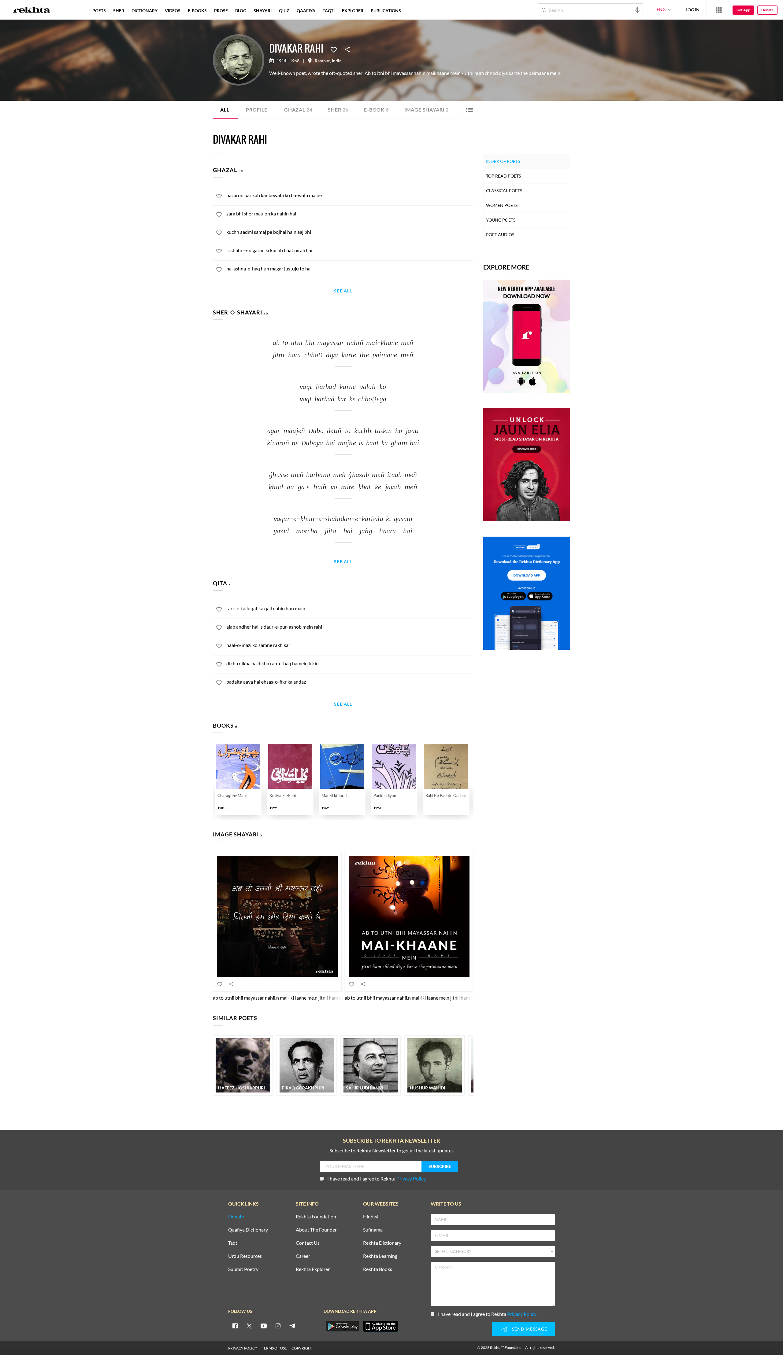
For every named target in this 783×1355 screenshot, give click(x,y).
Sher (338, 109)
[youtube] (264, 1326)
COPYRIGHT (302, 1348)
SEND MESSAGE (529, 1328)
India (336, 61)
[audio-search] (637, 9)
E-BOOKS (197, 10)
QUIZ (284, 10)
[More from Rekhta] (718, 9)
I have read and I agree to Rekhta (376, 1178)
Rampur (322, 61)
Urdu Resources (245, 1256)
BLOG (240, 10)
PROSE (221, 10)
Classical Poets (504, 190)
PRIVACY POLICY (242, 1348)
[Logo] (31, 11)
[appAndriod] (342, 1326)
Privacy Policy (411, 1178)
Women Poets (502, 205)
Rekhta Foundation (316, 1216)
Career (303, 1256)
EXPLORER (352, 10)
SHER (118, 10)
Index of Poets (503, 161)
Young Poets (500, 219)
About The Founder (316, 1229)
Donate (767, 10)
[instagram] (278, 1326)
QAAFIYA (306, 10)
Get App (743, 10)
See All (343, 291)
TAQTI (329, 10)
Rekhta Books (377, 1269)
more (414, 10)
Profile (256, 109)
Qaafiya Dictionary (248, 1229)
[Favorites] (333, 49)
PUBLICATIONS (386, 10)
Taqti (233, 1243)
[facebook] (235, 1326)
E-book (376, 109)
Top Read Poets (503, 175)
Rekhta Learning (380, 1256)
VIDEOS (172, 10)
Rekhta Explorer (313, 1269)
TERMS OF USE (274, 1348)
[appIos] (380, 1326)
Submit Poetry (243, 1269)
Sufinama (373, 1229)
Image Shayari (426, 109)
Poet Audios (500, 234)
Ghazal (298, 109)
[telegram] (292, 1326)
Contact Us (308, 1243)
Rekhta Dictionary (382, 1243)
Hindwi (370, 1216)
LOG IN (693, 9)
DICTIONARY (145, 10)
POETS (99, 10)
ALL (224, 109)
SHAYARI (263, 10)
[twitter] (249, 1326)
